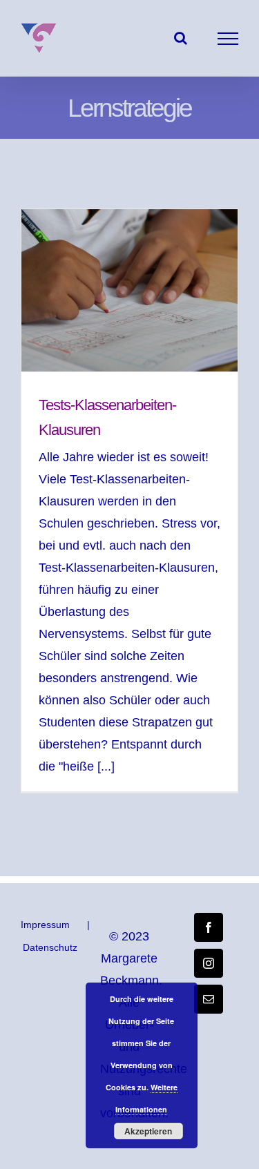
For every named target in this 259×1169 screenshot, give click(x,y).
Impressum (45, 924)
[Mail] (208, 999)
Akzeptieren (148, 1131)
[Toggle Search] (180, 38)
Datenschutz (50, 947)
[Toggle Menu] (228, 38)
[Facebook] (208, 927)
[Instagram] (208, 963)
